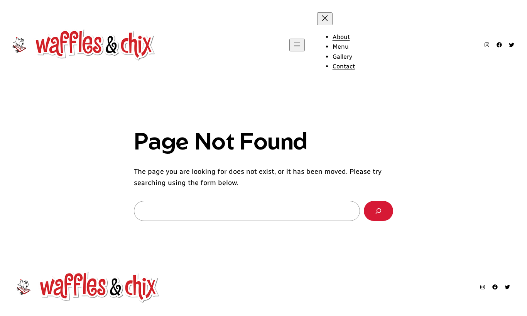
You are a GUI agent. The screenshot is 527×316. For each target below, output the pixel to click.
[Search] (378, 211)
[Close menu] (325, 18)
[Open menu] (297, 45)
